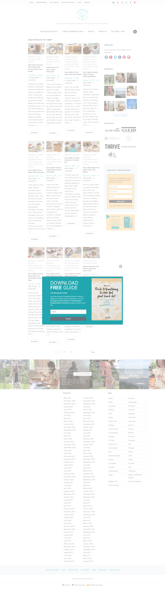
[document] (82, 295)
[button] (121, 266)
